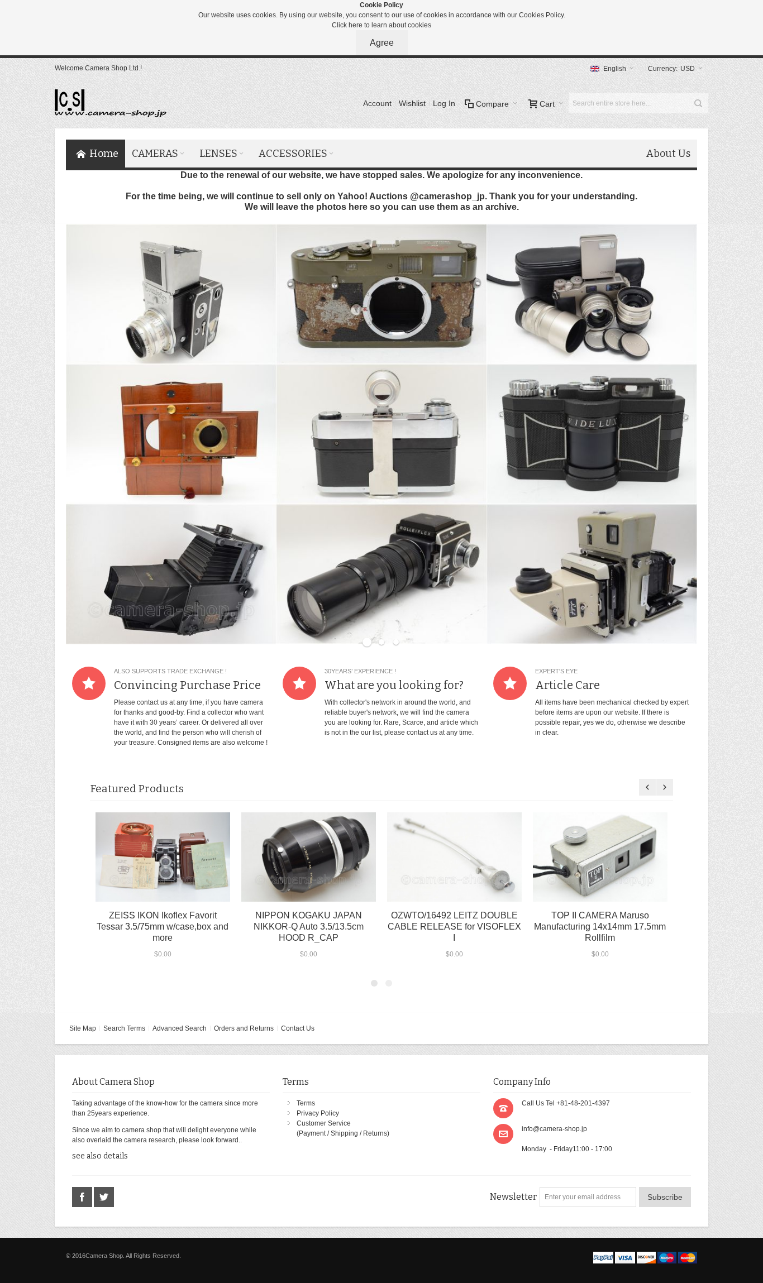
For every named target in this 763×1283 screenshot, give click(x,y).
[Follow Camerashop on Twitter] (104, 1197)
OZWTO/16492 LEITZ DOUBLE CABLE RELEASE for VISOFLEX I (454, 926)
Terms (306, 1103)
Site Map (82, 1028)
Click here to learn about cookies (381, 25)
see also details (100, 1156)
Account (377, 103)
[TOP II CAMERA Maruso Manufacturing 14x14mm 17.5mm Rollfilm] (600, 856)
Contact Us (297, 1028)
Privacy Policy (318, 1113)
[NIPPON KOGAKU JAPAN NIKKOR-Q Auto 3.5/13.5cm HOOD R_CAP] (308, 856)
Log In (444, 103)
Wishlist (412, 103)
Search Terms (124, 1028)
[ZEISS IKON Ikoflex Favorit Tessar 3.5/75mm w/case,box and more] (163, 856)
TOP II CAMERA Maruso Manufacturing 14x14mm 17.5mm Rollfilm (600, 926)
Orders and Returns (244, 1028)
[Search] (698, 103)
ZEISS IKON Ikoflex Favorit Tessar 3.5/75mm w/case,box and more (162, 926)
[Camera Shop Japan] (110, 103)
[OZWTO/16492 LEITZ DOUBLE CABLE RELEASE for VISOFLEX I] (454, 856)
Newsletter (513, 1196)
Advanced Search (179, 1028)
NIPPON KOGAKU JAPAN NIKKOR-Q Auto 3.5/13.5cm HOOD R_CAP (309, 926)
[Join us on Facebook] (83, 1197)
